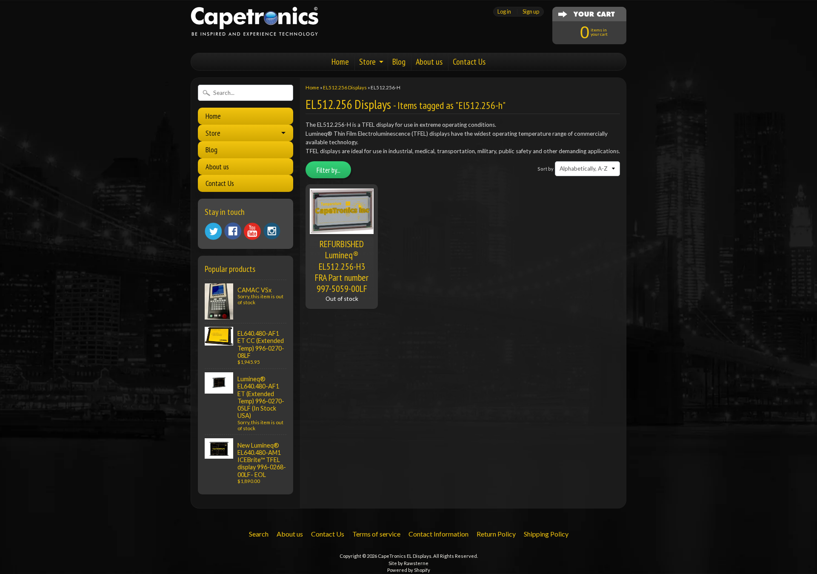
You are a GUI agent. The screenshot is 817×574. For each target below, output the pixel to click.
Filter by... (328, 170)
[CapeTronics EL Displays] (254, 25)
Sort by (545, 168)
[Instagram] (271, 231)
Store (367, 61)
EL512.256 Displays (345, 87)
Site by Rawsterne (408, 563)
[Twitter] (213, 231)
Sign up (531, 11)
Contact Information (438, 534)
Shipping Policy (546, 534)
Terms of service (376, 534)
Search (259, 534)
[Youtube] (252, 231)
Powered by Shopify (408, 570)
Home (340, 61)
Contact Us (469, 61)
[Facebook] (232, 231)
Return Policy (496, 534)
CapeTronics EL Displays (404, 556)
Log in (504, 11)
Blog (399, 61)
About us (429, 61)
